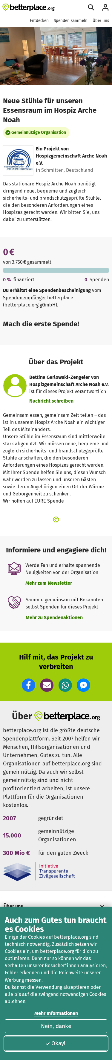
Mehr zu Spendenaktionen (54, 617)
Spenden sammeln (71, 20)
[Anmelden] (105, 7)
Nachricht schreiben (51, 401)
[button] (28, 685)
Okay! (58, 1043)
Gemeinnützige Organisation (38, 132)
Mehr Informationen (56, 1013)
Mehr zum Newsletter (48, 583)
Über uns (101, 20)
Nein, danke (56, 1026)
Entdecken (39, 20)
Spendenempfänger (24, 298)
